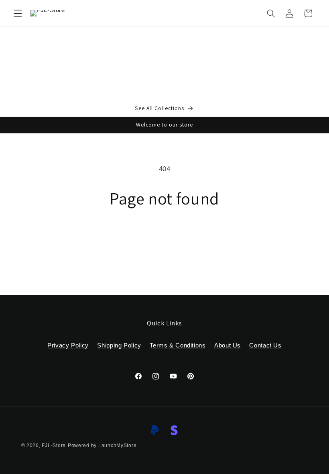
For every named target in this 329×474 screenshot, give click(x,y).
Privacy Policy (68, 345)
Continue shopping (164, 236)
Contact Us (265, 345)
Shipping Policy (119, 345)
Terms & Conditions (177, 345)
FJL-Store (54, 445)
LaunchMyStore (117, 445)
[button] (17, 13)
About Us (227, 345)
